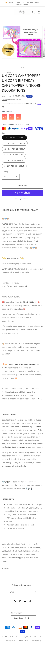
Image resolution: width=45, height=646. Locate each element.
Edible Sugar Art (13, 637)
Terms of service (23, 640)
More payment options (22, 199)
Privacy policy (11, 640)
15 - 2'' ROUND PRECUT (14, 160)
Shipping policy (36, 640)
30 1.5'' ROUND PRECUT (14, 166)
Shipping (4, 99)
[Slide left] (17, 67)
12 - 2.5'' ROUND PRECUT (14, 149)
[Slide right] (28, 67)
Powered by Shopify (25, 637)
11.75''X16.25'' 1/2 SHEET (14, 143)
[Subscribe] (35, 592)
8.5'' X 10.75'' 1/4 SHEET (14, 138)
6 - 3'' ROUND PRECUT (13, 155)
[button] (5, 12)
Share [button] (6, 568)
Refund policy (38, 637)
